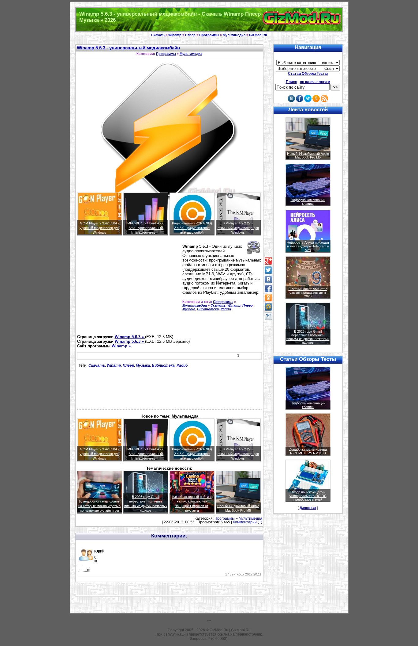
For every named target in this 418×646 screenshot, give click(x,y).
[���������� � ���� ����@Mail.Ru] (268, 307)
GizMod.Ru (258, 35)
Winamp (174, 35)
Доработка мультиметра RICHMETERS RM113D (308, 451)
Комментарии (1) (247, 522)
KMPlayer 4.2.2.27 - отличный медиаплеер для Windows (238, 227)
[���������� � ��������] (268, 279)
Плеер (190, 35)
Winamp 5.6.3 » (130, 336)
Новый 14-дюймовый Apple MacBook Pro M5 (308, 155)
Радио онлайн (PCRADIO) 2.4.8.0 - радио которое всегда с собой (192, 227)
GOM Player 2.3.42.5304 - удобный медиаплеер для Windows (99, 227)
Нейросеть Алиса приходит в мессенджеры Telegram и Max (308, 246)
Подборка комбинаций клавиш (308, 201)
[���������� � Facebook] (268, 288)
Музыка (188, 309)
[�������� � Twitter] (268, 270)
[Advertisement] (128, 288)
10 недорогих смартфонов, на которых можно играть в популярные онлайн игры (99, 505)
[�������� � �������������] (268, 297)
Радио (226, 309)
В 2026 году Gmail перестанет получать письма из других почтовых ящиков (308, 337)
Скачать (158, 35)
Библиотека (208, 309)
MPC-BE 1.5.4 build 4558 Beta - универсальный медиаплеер (145, 227)
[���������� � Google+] (268, 261)
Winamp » (121, 346)
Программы (209, 35)
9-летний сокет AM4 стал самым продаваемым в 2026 (308, 292)
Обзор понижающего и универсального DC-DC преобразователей (308, 495)
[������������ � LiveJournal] (268, 316)
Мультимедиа (234, 35)
